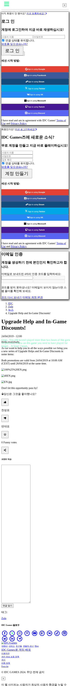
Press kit (4, 666)
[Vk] (49, 633)
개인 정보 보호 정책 (10, 656)
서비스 (12, 646)
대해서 (5, 646)
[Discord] (64, 633)
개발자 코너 (28, 646)
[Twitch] (42, 633)
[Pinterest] (27, 633)
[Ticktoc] (57, 633)
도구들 (19, 646)
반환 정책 (5, 663)
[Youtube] (34, 633)
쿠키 (3, 660)
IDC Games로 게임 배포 (16, 649)
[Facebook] (4, 633)
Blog (37, 646)
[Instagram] (19, 633)
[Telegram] (19, 638)
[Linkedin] (12, 638)
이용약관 (5, 653)
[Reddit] (4, 638)
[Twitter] (12, 633)
